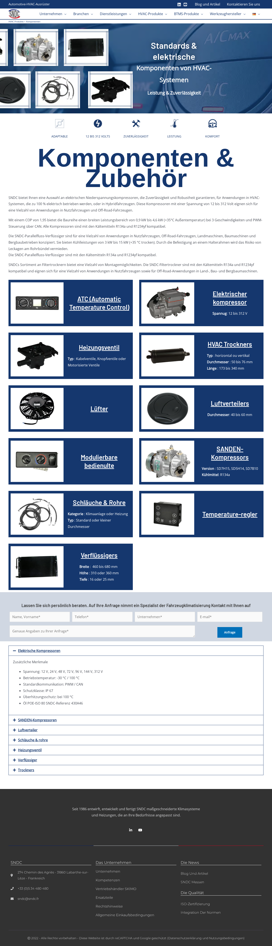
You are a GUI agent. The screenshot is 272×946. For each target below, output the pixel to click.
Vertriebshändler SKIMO (116, 889)
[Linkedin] (179, 4)
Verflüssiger (27, 760)
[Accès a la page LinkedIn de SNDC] (131, 830)
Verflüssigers (99, 555)
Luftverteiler (28, 730)
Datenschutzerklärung (185, 938)
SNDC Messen (192, 882)
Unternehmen (108, 871)
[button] (64, 13)
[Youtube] (185, 4)
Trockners (26, 770)
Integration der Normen (201, 912)
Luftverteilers (230, 403)
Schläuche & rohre (33, 740)
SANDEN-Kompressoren (37, 720)
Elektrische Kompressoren (39, 650)
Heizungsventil (99, 347)
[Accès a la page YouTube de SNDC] (140, 830)
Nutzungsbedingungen (226, 938)
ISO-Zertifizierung (195, 904)
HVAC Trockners (230, 344)
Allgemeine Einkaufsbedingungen (125, 915)
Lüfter (99, 408)
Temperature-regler (229, 514)
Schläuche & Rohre (99, 502)
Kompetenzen (108, 880)
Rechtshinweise (109, 906)
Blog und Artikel (194, 874)
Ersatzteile (104, 898)
